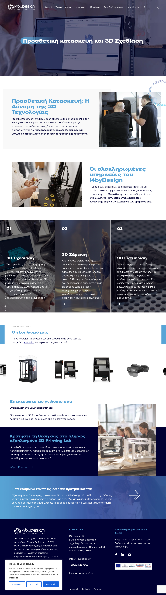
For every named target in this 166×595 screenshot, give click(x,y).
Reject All (34, 584)
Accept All (50, 584)
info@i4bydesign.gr (80, 558)
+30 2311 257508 (78, 564)
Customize (17, 584)
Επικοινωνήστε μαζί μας (82, 573)
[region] (33, 575)
